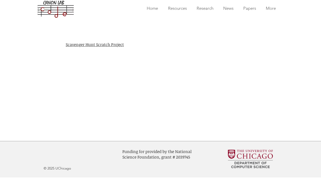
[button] (205, 8)
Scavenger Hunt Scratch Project (95, 44)
